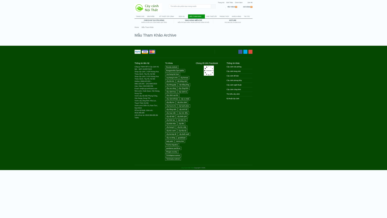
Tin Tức (247, 16)
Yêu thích (231, 7)
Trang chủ (221, 2)
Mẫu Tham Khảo (195, 16)
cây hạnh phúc (184, 106)
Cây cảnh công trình (234, 89)
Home (137, 27)
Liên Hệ (250, 2)
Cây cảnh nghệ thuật (234, 85)
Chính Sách (238, 2)
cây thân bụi (170, 120)
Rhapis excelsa (171, 152)
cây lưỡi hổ (183, 109)
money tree (180, 141)
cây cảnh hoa (171, 92)
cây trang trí (170, 127)
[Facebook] (240, 52)
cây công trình (183, 88)
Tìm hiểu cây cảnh (233, 94)
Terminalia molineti (173, 159)
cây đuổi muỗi (184, 134)
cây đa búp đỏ (171, 134)
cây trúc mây (181, 127)
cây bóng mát (182, 81)
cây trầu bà (182, 131)
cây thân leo (182, 120)
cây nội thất (170, 116)
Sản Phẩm (150, 16)
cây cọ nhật (185, 99)
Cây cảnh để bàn (233, 76)
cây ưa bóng (170, 138)
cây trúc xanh (171, 131)
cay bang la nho (172, 78)
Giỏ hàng (246, 7)
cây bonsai (184, 78)
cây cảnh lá (183, 92)
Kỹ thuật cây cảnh (166, 16)
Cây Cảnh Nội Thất (187, 168)
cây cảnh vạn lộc (172, 95)
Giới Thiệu (229, 2)
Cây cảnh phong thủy (234, 80)
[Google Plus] (250, 52)
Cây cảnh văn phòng (234, 67)
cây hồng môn (171, 109)
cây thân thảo (171, 123)
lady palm (169, 141)
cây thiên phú (182, 116)
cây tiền (181, 123)
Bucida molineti (171, 67)
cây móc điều (183, 113)
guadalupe (182, 138)
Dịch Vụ (182, 16)
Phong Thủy (224, 16)
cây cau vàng (171, 88)
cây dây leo (170, 102)
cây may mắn (171, 113)
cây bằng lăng (184, 85)
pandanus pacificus (173, 148)
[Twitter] (245, 52)
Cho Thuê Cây (211, 16)
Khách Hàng (236, 16)
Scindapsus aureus (173, 155)
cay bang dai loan (172, 74)
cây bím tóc (170, 81)
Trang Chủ (140, 16)
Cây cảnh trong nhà (234, 71)
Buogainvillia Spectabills (175, 70)
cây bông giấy (171, 85)
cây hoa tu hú (171, 106)
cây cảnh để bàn (172, 99)
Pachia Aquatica (172, 145)
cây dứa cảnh (182, 102)
